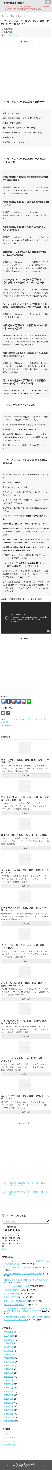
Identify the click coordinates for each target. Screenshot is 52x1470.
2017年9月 (8, 1366)
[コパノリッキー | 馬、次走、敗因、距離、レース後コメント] (25, 1090)
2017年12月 (9, 1354)
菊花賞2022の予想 (12, 1294)
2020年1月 (8, 1351)
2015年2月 (8, 1410)
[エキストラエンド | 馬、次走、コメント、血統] (25, 829)
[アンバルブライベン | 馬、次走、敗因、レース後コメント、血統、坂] (25, 791)
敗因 (40, 719)
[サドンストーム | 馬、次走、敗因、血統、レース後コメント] (25, 864)
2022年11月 (9, 1336)
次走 (45, 719)
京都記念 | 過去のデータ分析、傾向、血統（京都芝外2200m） (27, 1184)
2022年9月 (8, 1343)
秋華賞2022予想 (11, 1297)
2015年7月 (8, 1391)
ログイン (7, 1434)
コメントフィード (11, 1441)
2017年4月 (8, 1377)
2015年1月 (8, 1414)
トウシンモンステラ (12, 719)
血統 (3, 722)
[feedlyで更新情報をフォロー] (3, 714)
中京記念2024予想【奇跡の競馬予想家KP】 (23, 1267)
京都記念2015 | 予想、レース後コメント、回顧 (28, 1193)
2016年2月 (8, 1384)
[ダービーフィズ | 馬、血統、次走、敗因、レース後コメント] (25, 902)
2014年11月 (9, 1421)
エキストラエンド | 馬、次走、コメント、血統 (24, 835)
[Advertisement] (26, 69)
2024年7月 (8, 1332)
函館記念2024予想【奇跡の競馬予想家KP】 (23, 1274)
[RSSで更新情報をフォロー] (8, 714)
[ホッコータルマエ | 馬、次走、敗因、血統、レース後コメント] (25, 1052)
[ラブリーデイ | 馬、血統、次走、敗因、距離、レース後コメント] (25, 939)
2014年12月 (9, 1417)
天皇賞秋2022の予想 (13, 1290)
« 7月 (4, 1249)
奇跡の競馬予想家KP (14, 3)
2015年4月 (8, 1403)
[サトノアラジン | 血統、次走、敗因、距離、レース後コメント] (25, 754)
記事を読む (26, 776)
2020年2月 (8, 1347)
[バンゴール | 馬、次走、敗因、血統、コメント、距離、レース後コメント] (25, 977)
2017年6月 (8, 1369)
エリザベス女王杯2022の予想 (16, 1286)
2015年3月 (8, 1406)
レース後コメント (11, 35)
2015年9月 (8, 1388)
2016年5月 (8, 1380)
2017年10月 (9, 1362)
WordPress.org (10, 1445)
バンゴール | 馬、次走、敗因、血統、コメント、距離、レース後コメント (25, 984)
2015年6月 (8, 1395)
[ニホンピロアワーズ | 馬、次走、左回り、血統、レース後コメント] (25, 1015)
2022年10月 (9, 1340)
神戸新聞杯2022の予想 (14, 1305)
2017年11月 (9, 1358)
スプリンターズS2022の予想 (16, 1301)
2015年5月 (8, 1399)
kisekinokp (8, 725)
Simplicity (32, 1464)
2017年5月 (8, 1373)
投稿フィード (9, 1438)
